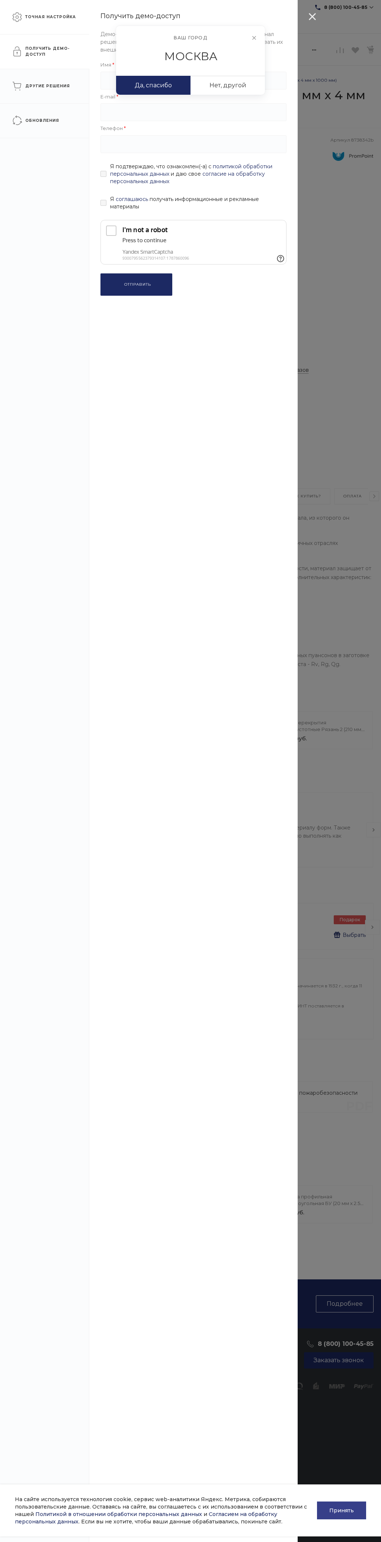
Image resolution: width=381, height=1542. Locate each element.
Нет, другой (227, 85)
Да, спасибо (153, 85)
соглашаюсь (132, 199)
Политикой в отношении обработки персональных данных (118, 1514)
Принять (341, 1510)
